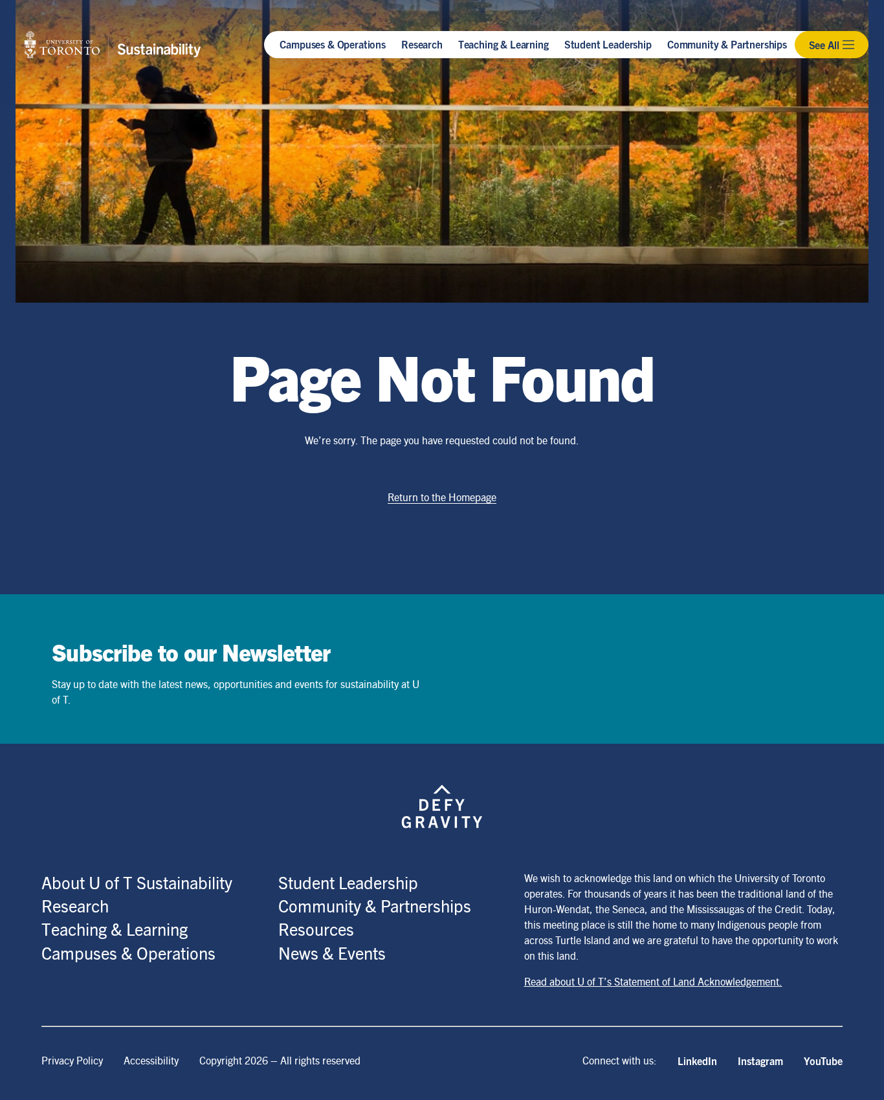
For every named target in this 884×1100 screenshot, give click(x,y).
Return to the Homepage (442, 497)
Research (422, 44)
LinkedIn (697, 1060)
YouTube (823, 1060)
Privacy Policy (72, 1060)
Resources (316, 929)
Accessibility (151, 1060)
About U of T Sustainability (136, 882)
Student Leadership (608, 44)
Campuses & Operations (333, 44)
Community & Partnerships (727, 44)
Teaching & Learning (503, 44)
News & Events (332, 953)
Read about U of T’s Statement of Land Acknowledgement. (653, 981)
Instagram (760, 1060)
